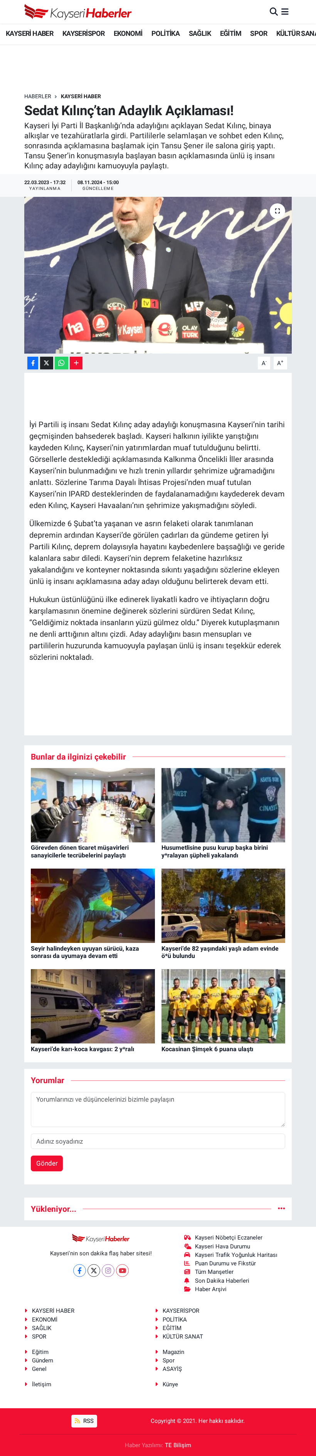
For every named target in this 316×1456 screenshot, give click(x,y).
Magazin (173, 1352)
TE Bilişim (178, 1445)
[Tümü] (281, 1209)
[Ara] (274, 11)
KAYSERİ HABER (29, 33)
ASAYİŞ (172, 1368)
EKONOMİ (128, 33)
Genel (39, 1368)
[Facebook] (79, 1270)
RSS (88, 1420)
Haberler (37, 96)
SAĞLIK (200, 33)
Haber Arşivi (211, 1289)
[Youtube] (122, 1270)
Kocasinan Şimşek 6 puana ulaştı (207, 1049)
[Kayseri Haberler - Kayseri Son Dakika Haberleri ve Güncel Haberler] (78, 12)
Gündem (42, 1360)
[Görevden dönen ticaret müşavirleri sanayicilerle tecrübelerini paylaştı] (93, 805)
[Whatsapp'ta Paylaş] (61, 363)
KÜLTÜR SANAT (183, 1336)
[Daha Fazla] (76, 363)
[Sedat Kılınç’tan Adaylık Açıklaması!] (158, 275)
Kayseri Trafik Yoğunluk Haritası (236, 1254)
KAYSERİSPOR (83, 33)
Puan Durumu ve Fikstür (225, 1263)
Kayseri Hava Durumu (222, 1246)
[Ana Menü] (285, 11)
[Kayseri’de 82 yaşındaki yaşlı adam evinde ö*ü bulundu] (223, 905)
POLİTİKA (165, 33)
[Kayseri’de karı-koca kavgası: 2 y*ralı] (93, 1006)
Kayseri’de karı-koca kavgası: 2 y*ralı (82, 1049)
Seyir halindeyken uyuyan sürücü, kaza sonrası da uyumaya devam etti (85, 952)
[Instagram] (108, 1270)
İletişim (41, 1384)
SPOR (258, 33)
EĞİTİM (230, 33)
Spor (169, 1360)
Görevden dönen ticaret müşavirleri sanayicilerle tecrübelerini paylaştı (80, 851)
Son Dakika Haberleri (222, 1280)
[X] (93, 1270)
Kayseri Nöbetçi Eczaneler (228, 1237)
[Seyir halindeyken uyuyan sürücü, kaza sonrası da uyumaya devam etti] (93, 905)
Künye (170, 1384)
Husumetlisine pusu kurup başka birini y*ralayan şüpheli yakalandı (214, 851)
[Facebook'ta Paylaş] (32, 363)
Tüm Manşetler (214, 1271)
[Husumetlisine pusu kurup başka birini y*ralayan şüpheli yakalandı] (223, 805)
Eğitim (40, 1352)
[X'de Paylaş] (46, 363)
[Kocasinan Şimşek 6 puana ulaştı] (223, 1006)
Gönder (47, 1163)
